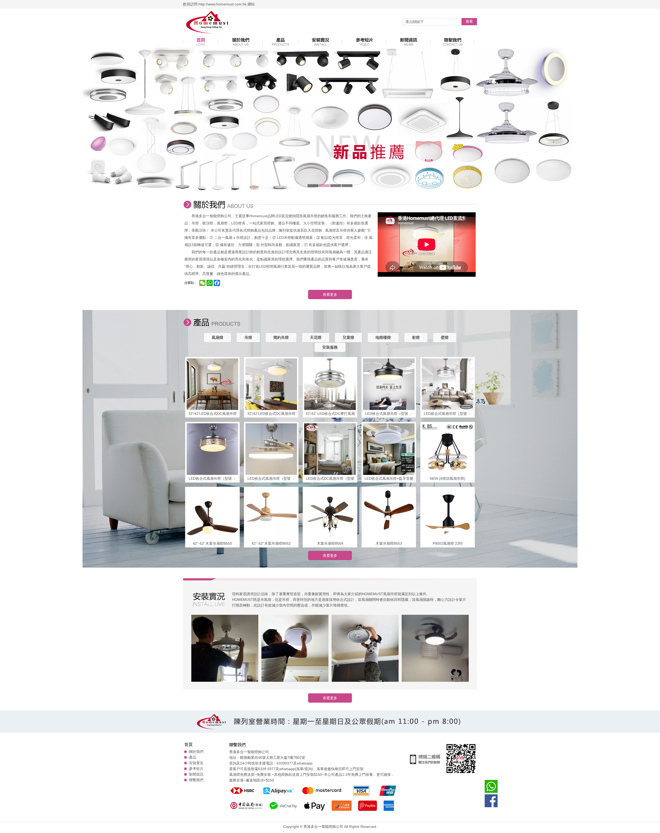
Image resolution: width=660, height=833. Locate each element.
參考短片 (196, 769)
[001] (224, 649)
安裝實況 (196, 763)
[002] (294, 649)
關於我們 (196, 752)
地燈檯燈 (383, 337)
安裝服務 (330, 347)
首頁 (188, 744)
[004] (435, 649)
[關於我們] (241, 41)
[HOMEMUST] (207, 22)
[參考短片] (364, 41)
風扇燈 (217, 337)
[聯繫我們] (453, 41)
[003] (365, 649)
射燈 (416, 337)
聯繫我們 (196, 780)
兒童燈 (348, 337)
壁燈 (445, 337)
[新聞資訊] (408, 41)
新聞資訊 (196, 774)
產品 (192, 757)
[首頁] (201, 41)
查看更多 (330, 294)
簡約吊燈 (281, 337)
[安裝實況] (320, 41)
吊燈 (248, 337)
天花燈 (315, 337)
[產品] (280, 41)
